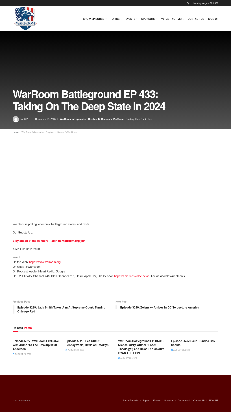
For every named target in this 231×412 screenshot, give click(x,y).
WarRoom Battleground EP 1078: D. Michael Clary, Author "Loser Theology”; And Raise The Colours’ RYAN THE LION (141, 347)
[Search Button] (188, 3)
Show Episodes (93, 19)
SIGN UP (213, 19)
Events (130, 19)
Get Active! (174, 19)
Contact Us (196, 19)
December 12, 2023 (45, 119)
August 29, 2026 (22, 353)
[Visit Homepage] (25, 18)
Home (16, 132)
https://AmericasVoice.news (131, 276)
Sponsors (148, 19)
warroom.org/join (74, 241)
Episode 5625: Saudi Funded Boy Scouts (193, 343)
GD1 (26, 119)
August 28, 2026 (128, 357)
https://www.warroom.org (45, 262)
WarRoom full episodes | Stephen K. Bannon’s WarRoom (92, 119)
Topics (114, 19)
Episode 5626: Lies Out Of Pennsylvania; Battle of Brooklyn (87, 343)
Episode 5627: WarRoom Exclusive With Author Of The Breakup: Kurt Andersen (36, 345)
